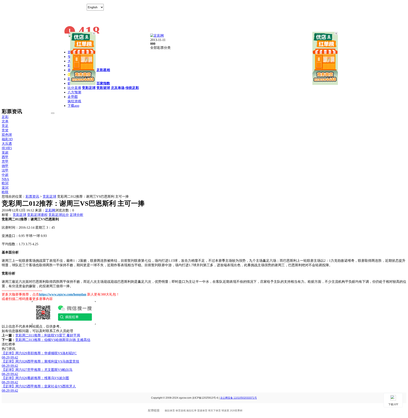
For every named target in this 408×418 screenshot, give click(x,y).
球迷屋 (225, 410)
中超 (5, 175)
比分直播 (74, 88)
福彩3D (7, 139)
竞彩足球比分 (58, 215)
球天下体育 (214, 410)
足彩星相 (103, 70)
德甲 (5, 166)
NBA (5, 179)
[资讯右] (325, 84)
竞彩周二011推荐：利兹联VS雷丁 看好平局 (47, 335)
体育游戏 (181, 410)
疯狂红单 (191, 410)
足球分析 (76, 215)
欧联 (5, 192)
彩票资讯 (32, 196)
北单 (5, 121)
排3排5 (7, 148)
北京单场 (118, 88)
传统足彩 (132, 88)
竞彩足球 (89, 88)
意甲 (5, 161)
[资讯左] (83, 84)
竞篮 (5, 130)
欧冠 (5, 183)
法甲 (5, 170)
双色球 (7, 135)
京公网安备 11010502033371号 (238, 397)
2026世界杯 (236, 410)
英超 (5, 152)
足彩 (5, 117)
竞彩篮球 (103, 88)
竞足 (5, 126)
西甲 (5, 157)
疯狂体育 (170, 410)
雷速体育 (202, 410)
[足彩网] (157, 35)
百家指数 (103, 83)
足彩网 (50, 210)
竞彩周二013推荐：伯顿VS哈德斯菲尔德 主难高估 (52, 340)
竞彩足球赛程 (37, 215)
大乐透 (7, 143)
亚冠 (5, 187)
